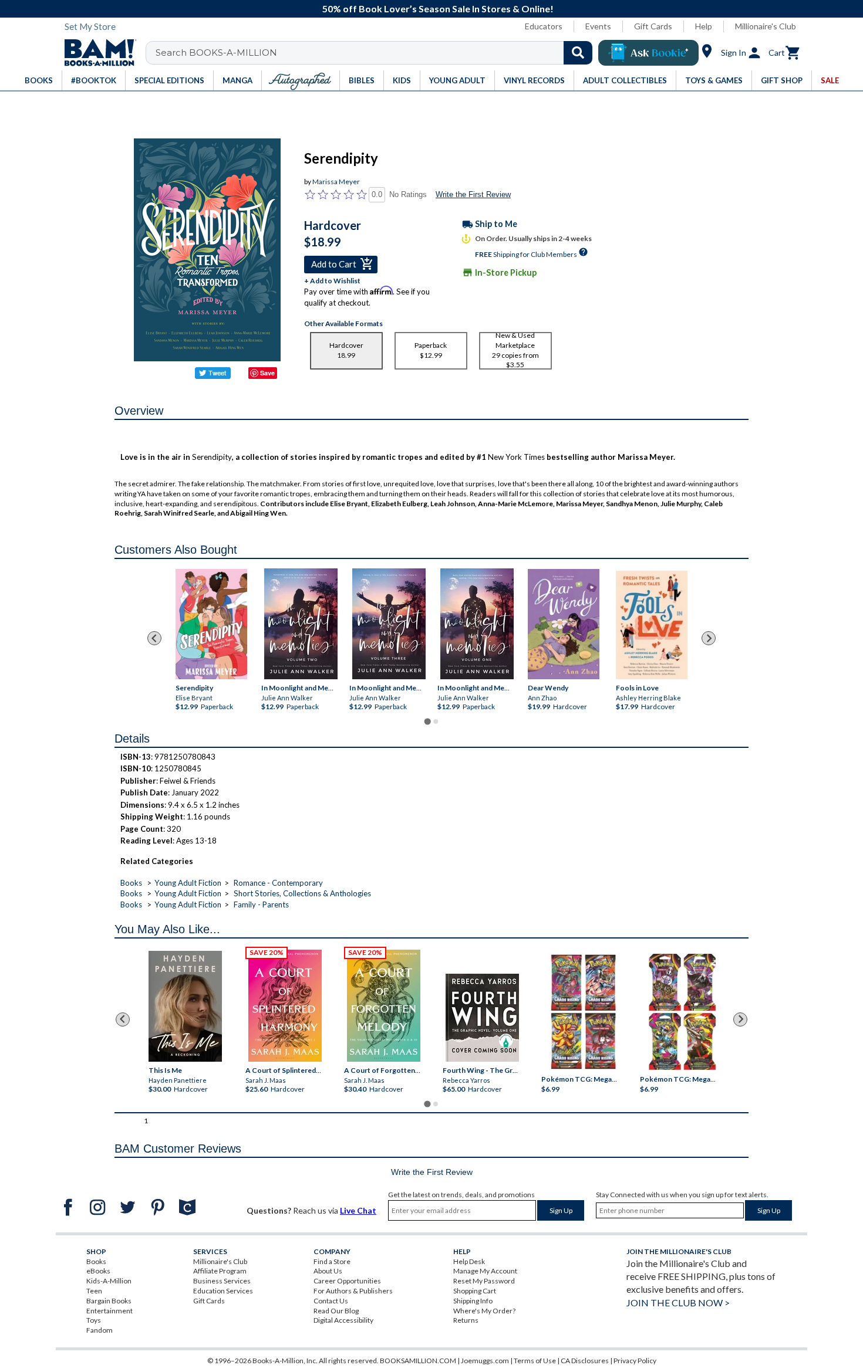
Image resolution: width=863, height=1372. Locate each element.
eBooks (98, 1270)
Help (703, 26)
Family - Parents (261, 904)
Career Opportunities (347, 1280)
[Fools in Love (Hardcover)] (651, 624)
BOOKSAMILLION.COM (418, 1360)
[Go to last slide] (154, 638)
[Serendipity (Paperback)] (211, 623)
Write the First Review (473, 194)
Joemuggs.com (485, 1360)
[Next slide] (709, 638)
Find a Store (331, 1261)
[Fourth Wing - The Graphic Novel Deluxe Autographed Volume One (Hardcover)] (482, 1018)
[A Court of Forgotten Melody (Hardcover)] (383, 1006)
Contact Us (330, 1300)
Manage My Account (485, 1270)
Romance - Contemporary (278, 882)
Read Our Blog (336, 1310)
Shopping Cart (474, 1290)
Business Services (222, 1280)
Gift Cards (653, 26)
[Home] (96, 52)
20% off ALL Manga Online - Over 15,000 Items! (438, 8)
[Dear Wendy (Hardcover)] (563, 623)
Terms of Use (535, 1360)
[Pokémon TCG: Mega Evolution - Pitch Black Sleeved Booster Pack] (682, 1012)
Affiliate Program (220, 1270)
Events (598, 26)
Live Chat (358, 1210)
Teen (94, 1290)
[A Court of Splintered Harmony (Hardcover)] (285, 1006)
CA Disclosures (585, 1360)
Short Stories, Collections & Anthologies (302, 893)
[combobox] (376, 53)
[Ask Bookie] (648, 53)
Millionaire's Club (765, 26)
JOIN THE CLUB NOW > (678, 1302)
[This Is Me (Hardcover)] (184, 1006)
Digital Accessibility (343, 1320)
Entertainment (109, 1310)
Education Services (223, 1290)
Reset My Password (484, 1280)
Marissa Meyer (336, 181)
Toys (93, 1320)
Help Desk (469, 1261)
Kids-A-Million (109, 1280)
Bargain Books (109, 1300)
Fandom (99, 1330)
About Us (327, 1270)
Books (131, 882)
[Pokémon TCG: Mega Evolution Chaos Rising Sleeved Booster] (582, 1012)
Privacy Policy (634, 1360)
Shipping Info (473, 1300)
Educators (543, 26)
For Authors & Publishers (353, 1290)
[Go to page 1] (427, 721)
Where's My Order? (484, 1310)
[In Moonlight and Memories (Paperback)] (301, 623)
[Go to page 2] (435, 721)
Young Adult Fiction (187, 882)
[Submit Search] (578, 53)
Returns (465, 1320)
